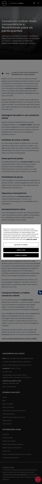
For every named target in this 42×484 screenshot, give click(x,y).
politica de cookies (31, 239)
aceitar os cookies (21, 255)
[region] (21, 242)
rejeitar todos (21, 250)
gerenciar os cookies (21, 245)
